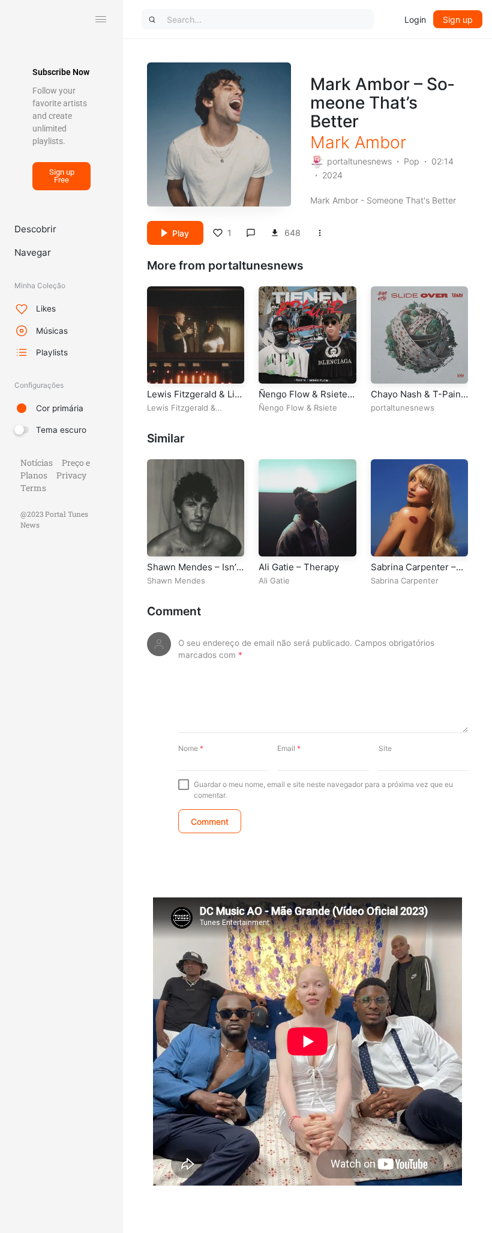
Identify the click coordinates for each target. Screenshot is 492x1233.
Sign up (458, 19)
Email (289, 748)
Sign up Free (61, 175)
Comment (174, 611)
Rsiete (325, 407)
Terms (33, 487)
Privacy (71, 475)
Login (415, 19)
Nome (190, 748)
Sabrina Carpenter (405, 580)
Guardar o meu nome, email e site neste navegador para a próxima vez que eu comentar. (323, 790)
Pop (411, 161)
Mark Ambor (358, 142)
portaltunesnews (359, 161)
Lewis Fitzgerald (177, 407)
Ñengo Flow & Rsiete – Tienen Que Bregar (307, 400)
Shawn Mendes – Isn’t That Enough (193, 573)
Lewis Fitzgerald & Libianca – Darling (192, 400)
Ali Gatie (274, 580)
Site (385, 748)
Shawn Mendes (176, 580)
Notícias (36, 462)
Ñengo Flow (281, 407)
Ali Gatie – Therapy (299, 567)
